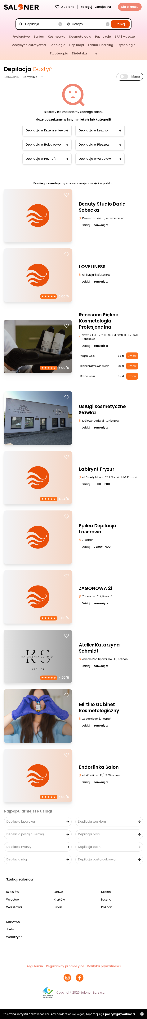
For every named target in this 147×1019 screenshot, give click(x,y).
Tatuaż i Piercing (100, 45)
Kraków (59, 899)
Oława (58, 892)
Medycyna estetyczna (28, 45)
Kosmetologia (80, 36)
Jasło (10, 929)
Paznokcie (103, 36)
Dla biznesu (130, 7)
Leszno (106, 899)
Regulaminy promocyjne (65, 966)
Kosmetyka (56, 36)
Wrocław (13, 899)
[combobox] (40, 24)
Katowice (13, 921)
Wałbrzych (14, 937)
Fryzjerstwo (21, 36)
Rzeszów (12, 892)
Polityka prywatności (104, 966)
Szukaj (120, 24)
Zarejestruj (103, 7)
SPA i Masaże (125, 36)
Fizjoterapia (59, 53)
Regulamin (34, 966)
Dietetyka (79, 53)
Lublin (58, 907)
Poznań (106, 907)
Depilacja (76, 45)
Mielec (106, 892)
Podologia (57, 45)
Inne (94, 53)
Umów (132, 356)
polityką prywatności (120, 1014)
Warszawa (14, 907)
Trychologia (126, 45)
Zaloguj (86, 7)
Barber (39, 36)
